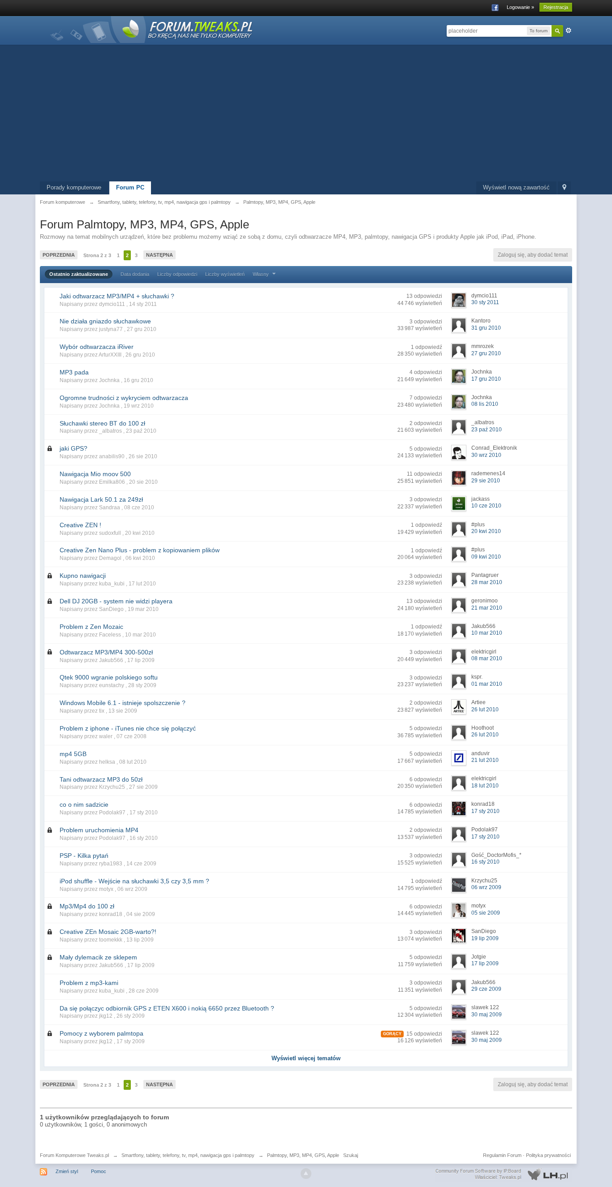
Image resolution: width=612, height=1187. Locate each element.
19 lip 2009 (485, 938)
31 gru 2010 (486, 328)
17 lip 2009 (485, 963)
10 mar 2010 (486, 633)
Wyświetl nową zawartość (516, 187)
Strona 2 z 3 (97, 255)
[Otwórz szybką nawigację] (564, 187)
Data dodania (135, 274)
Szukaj (350, 1155)
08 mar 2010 (486, 658)
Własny (261, 274)
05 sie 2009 (485, 913)
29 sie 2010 (485, 480)
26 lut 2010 (485, 709)
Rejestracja (555, 7)
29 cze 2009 (486, 989)
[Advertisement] (306, 114)
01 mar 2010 (486, 684)
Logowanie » (520, 7)
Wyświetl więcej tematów (306, 1058)
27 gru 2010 (486, 353)
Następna (159, 255)
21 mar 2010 (486, 608)
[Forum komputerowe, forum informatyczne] (152, 29)
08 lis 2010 (484, 404)
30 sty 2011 (485, 302)
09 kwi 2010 (486, 557)
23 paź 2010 (486, 429)
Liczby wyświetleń (225, 274)
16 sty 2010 (485, 862)
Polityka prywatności (548, 1155)
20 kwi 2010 (486, 531)
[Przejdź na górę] (306, 1173)
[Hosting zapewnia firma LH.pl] (503, 1174)
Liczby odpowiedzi (177, 274)
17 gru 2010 (486, 379)
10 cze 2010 (486, 506)
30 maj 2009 (486, 1014)
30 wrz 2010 (486, 455)
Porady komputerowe (74, 187)
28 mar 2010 (486, 582)
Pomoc (98, 1171)
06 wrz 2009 (486, 887)
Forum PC (130, 187)
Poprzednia (59, 255)
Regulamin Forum (502, 1155)
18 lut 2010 (485, 786)
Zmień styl (67, 1171)
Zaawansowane (568, 30)
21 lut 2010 (485, 760)
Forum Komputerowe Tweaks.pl (74, 1155)
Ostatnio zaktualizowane (78, 274)
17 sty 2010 (485, 811)
